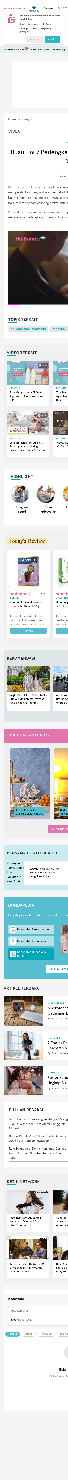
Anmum (14, 598)
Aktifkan (52, 39)
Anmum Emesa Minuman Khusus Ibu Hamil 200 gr (25, 604)
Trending (59, 49)
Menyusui (28, 119)
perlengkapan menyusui (28, 329)
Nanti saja (34, 39)
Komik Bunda (40, 49)
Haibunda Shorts (15, 49)
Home (12, 119)
